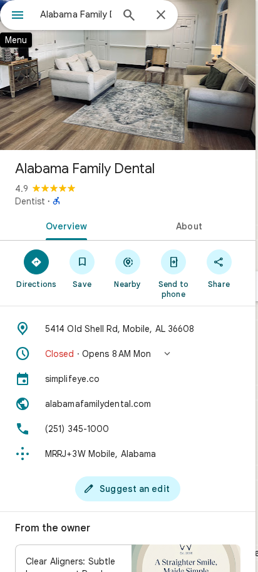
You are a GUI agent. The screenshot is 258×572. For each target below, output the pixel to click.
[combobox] (75, 14)
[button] (127, 353)
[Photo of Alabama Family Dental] (127, 75)
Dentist (30, 201)
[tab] (64, 225)
